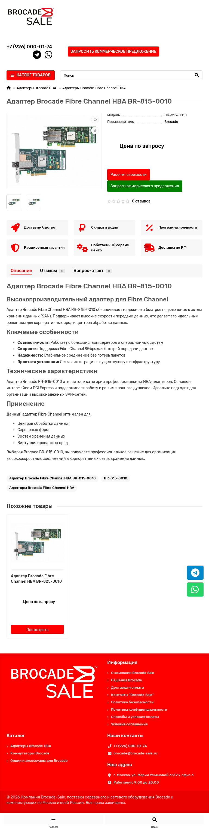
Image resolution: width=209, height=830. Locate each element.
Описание (21, 270)
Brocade (171, 122)
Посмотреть (37, 630)
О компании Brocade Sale (132, 673)
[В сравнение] (95, 130)
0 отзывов (141, 201)
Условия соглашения (129, 724)
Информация (122, 662)
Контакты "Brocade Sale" (132, 695)
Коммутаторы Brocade (30, 753)
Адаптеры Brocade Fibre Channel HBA (94, 88)
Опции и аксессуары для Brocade (39, 761)
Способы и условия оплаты (135, 717)
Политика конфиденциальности (139, 709)
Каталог (16, 735)
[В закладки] (95, 119)
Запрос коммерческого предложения (144, 186)
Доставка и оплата (127, 687)
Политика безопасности (132, 702)
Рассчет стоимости (128, 174)
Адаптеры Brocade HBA (36, 88)
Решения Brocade (126, 680)
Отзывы (51, 270)
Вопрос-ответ (91, 270)
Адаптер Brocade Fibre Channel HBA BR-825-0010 (36, 579)
